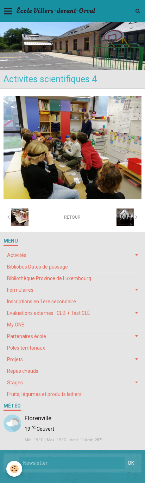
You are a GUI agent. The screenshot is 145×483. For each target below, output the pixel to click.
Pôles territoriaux (26, 348)
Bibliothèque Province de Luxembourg (49, 278)
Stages (15, 382)
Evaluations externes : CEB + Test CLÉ (48, 313)
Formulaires (20, 290)
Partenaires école (26, 336)
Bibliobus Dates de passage (37, 267)
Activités (16, 255)
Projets (15, 359)
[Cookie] (14, 469)
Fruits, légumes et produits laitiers (44, 394)
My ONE (15, 324)
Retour (72, 217)
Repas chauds (22, 371)
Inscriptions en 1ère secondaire (41, 301)
